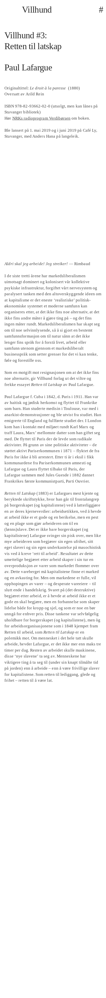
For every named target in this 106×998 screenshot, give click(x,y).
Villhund (37, 10)
